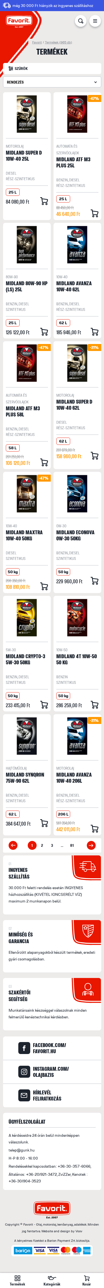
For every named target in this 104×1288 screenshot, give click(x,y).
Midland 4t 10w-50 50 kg (76, 659)
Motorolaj (15, 146)
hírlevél (47, 1095)
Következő (91, 845)
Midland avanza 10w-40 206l (74, 777)
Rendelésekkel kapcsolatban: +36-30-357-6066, (50, 1166)
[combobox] (52, 81)
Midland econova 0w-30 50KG (75, 535)
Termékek (58, 42)
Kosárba (44, 201)
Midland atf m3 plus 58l (23, 411)
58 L (13, 447)
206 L (63, 814)
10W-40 (61, 276)
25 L (13, 192)
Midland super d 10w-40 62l (74, 404)
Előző (13, 845)
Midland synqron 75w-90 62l (25, 777)
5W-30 (11, 649)
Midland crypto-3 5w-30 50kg (25, 659)
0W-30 (61, 525)
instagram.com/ (51, 1072)
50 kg (13, 571)
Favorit (37, 42)
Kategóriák (52, 1284)
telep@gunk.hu (22, 1150)
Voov (78, 1231)
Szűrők (21, 68)
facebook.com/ (49, 1048)
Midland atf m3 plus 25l (73, 162)
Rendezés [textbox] (15, 82)
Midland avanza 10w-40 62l (74, 286)
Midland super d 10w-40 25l (24, 155)
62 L (63, 322)
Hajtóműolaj (16, 768)
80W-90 (12, 276)
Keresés (80, 22)
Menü (95, 22)
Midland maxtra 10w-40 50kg (24, 535)
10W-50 (61, 649)
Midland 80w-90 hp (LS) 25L (26, 286)
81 (72, 845)
